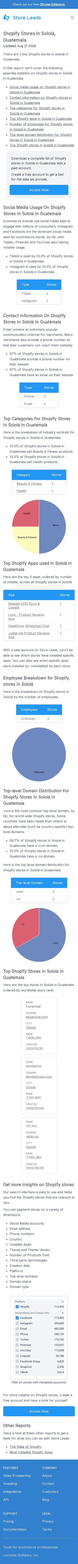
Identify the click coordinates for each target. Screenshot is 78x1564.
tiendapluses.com (39, 1077)
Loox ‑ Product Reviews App (26, 617)
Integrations (12, 1492)
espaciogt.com (37, 1017)
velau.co (32, 1136)
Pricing (8, 1521)
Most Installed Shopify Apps (31, 1452)
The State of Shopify (25, 1447)
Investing (10, 1484)
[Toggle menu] (72, 18)
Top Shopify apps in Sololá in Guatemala (41, 119)
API (6, 1500)
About (47, 1476)
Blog (45, 1500)
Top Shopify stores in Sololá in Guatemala (42, 145)
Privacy (48, 1521)
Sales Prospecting (17, 1476)
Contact (48, 1484)
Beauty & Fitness (29, 484)
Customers (50, 1492)
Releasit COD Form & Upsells (24, 605)
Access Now (39, 190)
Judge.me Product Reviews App (29, 635)
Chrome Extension (52, 4)
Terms (47, 1529)
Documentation (14, 1529)
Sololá (31, 1027)
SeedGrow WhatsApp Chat (28, 626)
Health (22, 491)
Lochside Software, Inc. (21, 1555)
